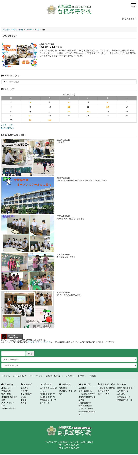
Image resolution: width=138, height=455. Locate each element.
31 (50, 120)
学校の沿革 (6, 391)
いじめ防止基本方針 (87, 394)
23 (30, 116)
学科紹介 (24, 388)
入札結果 (121, 394)
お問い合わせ (19, 376)
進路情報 (66, 384)
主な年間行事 (26, 394)
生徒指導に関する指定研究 (87, 398)
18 (69, 111)
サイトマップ (36, 376)
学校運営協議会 (85, 406)
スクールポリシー (8, 403)
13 (107, 107)
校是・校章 (6, 394)
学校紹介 (8, 384)
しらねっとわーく (86, 409)
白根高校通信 (103, 391)
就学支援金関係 (123, 397)
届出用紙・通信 (107, 384)
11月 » (11, 125)
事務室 (122, 384)
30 (30, 120)
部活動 (23, 397)
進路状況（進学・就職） (67, 392)
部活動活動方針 (85, 403)
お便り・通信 (103, 394)
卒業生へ (70, 376)
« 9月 (3, 125)
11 (69, 107)
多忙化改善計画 (85, 391)
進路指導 (63, 388)
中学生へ (82, 376)
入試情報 (47, 384)
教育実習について (124, 400)
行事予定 (24, 391)
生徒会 (23, 400)
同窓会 (93, 376)
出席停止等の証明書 (106, 388)
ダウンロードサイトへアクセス (39, 342)
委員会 (23, 403)
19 (88, 111)
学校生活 (27, 384)
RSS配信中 (8, 128)
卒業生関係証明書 (124, 388)
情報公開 (85, 384)
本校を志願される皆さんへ (48, 389)
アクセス (5, 376)
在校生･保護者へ (54, 376)
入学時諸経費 (123, 391)
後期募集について (47, 397)
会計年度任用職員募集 (87, 413)
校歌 (3, 406)
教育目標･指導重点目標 (9, 398)
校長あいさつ (7, 388)
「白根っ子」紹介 (8, 409)
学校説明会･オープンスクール (48, 401)
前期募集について (47, 394)
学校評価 (82, 388)
